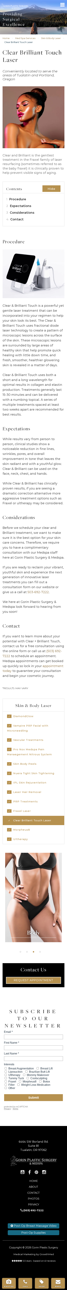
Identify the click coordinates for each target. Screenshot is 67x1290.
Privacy (33, 1204)
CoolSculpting (33, 890)
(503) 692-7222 (33, 1210)
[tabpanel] (33, 897)
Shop (42, 1286)
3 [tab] (33, 951)
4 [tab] (40, 951)
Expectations (18, 206)
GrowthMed (47, 1254)
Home (6, 38)
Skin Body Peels (25, 763)
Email (58, 1286)
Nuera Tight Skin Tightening (33, 773)
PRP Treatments (25, 801)
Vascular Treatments (28, 740)
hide (51, 188)
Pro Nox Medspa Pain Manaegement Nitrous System (29, 752)
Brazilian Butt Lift (33, 882)
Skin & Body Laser (51, 38)
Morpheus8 (21, 829)
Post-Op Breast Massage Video (35, 1225)
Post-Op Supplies (33, 1232)
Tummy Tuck (33, 873)
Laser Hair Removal (27, 792)
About (33, 1186)
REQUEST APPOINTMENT (33, 980)
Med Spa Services (25, 38)
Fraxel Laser (22, 811)
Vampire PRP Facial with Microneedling (27, 728)
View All (33, 908)
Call (25, 1286)
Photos (33, 1198)
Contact (15, 219)
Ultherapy (20, 839)
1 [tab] (20, 951)
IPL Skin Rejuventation (29, 782)
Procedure (16, 199)
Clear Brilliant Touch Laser (32, 820)
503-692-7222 (38, 592)
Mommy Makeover (33, 899)
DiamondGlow (23, 716)
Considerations (20, 213)
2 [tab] (27, 951)
